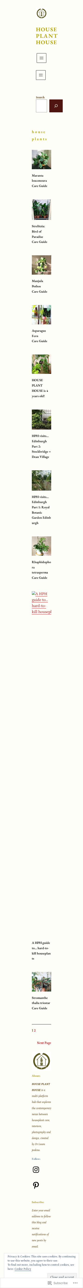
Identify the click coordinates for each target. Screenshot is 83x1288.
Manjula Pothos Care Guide (39, 286)
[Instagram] (36, 1170)
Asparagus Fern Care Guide (39, 336)
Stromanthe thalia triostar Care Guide (41, 1003)
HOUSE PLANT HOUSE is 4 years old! (40, 388)
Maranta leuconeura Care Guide (39, 180)
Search (40, 97)
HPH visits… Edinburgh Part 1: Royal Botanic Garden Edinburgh (41, 510)
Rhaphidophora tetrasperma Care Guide (41, 570)
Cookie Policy (23, 1269)
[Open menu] (41, 58)
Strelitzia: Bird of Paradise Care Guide (39, 234)
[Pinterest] (36, 1185)
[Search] (56, 105)
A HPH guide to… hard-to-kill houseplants (41, 950)
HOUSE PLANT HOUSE (47, 36)
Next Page (44, 1043)
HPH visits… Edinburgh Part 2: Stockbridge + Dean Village (41, 446)
